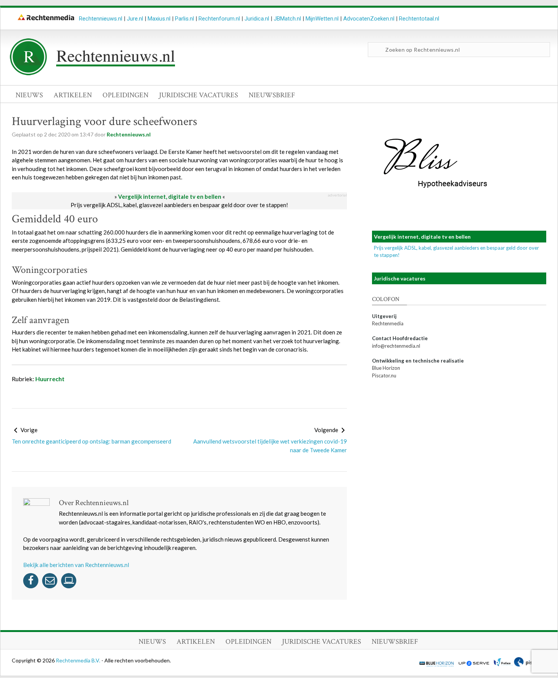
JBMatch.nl (287, 18)
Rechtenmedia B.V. (78, 660)
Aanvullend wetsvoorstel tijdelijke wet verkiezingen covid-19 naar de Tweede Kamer (270, 445)
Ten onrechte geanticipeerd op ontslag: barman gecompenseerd (91, 441)
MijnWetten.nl (322, 18)
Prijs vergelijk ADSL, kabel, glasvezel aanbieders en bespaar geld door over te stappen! (179, 204)
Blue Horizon (386, 368)
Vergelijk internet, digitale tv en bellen (169, 196)
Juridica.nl (256, 18)
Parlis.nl (184, 18)
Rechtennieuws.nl (100, 18)
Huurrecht (50, 378)
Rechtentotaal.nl (419, 18)
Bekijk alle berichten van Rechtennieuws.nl (76, 564)
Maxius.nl (159, 18)
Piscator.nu (384, 375)
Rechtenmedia (388, 323)
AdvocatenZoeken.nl (368, 18)
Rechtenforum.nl (219, 18)
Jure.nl (135, 18)
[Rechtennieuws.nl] (92, 73)
